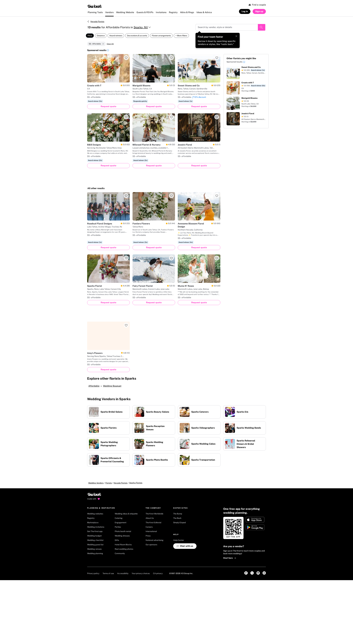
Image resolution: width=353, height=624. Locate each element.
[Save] (126, 57)
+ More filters (181, 35)
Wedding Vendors (96, 483)
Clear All (110, 44)
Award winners (115, 35)
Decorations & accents (137, 35)
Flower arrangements (161, 35)
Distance (101, 35)
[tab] (104, 80)
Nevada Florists (97, 21)
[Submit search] (261, 27)
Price (90, 35)
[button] (108, 50)
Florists (108, 483)
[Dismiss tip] (236, 36)
